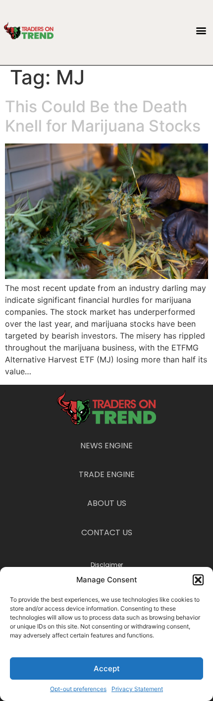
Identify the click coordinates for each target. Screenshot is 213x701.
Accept (107, 668)
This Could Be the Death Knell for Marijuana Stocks (103, 116)
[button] (198, 580)
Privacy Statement (137, 689)
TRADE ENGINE (107, 474)
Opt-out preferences (78, 689)
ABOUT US (106, 503)
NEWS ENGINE (106, 445)
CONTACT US (106, 532)
